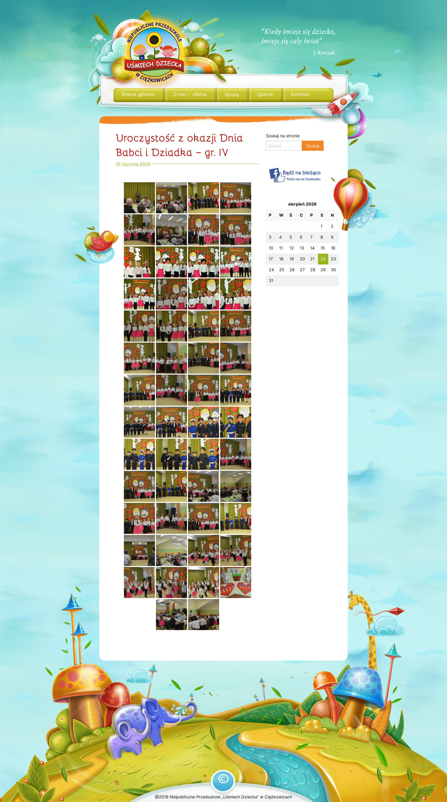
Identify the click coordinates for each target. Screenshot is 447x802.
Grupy (232, 93)
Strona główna (138, 93)
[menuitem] (139, 95)
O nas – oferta (190, 93)
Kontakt (300, 93)
